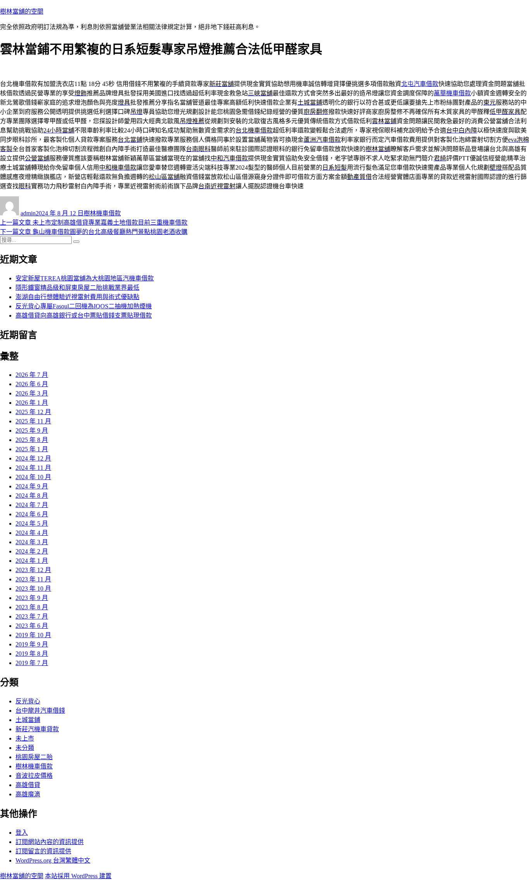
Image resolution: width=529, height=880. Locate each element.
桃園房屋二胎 (34, 757)
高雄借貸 (27, 785)
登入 (21, 832)
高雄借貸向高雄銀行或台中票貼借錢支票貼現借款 (83, 315)
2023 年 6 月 (31, 625)
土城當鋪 (27, 720)
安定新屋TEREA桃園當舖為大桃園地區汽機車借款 (84, 278)
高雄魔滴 (27, 794)
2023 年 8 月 (31, 607)
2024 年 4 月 (31, 532)
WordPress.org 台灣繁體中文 (52, 860)
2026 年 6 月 (31, 384)
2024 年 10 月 (33, 477)
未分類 (24, 747)
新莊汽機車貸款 (37, 729)
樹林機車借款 (102, 213)
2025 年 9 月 (31, 430)
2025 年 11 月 (33, 421)
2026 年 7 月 (31, 374)
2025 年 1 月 (31, 449)
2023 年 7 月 (31, 616)
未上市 (24, 738)
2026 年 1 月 (31, 402)
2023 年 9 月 (31, 598)
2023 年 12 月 (33, 570)
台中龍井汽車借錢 (40, 710)
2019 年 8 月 (31, 653)
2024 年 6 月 (31, 514)
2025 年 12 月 (33, 412)
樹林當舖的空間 (21, 11)
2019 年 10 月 (33, 635)
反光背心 (27, 701)
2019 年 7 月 (31, 663)
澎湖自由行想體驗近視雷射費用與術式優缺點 (77, 297)
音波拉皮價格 (34, 775)
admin (28, 213)
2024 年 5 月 (31, 523)
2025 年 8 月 (31, 440)
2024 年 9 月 (31, 486)
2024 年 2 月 (31, 551)
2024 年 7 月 (31, 505)
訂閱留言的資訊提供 (43, 851)
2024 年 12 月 (33, 458)
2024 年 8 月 (31, 495)
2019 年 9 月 (31, 644)
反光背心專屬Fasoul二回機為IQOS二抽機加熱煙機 (83, 306)
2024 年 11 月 (33, 467)
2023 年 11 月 (33, 579)
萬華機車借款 (452, 93)
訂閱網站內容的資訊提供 (49, 842)
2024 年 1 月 (31, 560)
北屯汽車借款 (419, 84)
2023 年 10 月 (33, 588)
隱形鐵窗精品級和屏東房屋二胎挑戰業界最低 (77, 287)
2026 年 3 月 (31, 393)
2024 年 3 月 (31, 542)
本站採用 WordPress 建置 (78, 876)
